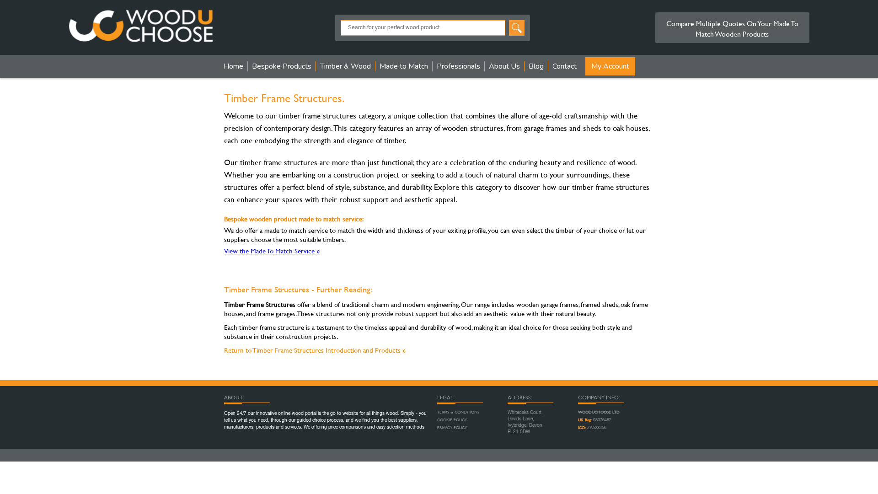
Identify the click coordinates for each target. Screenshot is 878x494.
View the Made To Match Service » (272, 251)
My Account (610, 66)
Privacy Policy (452, 427)
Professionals (458, 66)
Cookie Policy (452, 420)
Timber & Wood (345, 66)
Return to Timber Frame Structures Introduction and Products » (315, 350)
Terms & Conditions (458, 412)
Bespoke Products (281, 66)
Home (233, 66)
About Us (504, 66)
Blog (536, 66)
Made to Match (404, 66)
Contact (564, 66)
